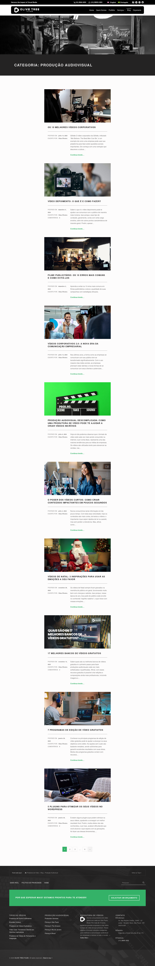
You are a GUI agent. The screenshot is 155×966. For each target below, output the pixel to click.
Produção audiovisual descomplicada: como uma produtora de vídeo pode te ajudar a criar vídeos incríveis (77, 423)
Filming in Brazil (50, 933)
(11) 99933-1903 (96, 2)
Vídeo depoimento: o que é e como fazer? (74, 201)
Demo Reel (14, 883)
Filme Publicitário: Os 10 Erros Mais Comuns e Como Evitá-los (76, 276)
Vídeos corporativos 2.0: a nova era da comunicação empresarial (73, 345)
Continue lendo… (77, 155)
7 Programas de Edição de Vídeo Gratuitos (75, 729)
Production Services (51, 918)
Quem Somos (101, 10)
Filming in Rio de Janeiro (53, 929)
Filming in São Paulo (52, 922)
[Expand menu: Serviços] (124, 10)
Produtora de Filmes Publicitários (20, 918)
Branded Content (15, 922)
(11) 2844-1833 (81, 2)
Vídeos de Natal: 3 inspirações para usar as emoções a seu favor (76, 578)
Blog (129, 10)
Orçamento (137, 10)
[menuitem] (111, 2)
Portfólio (112, 10)
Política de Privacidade (32, 883)
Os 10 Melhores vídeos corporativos (72, 127)
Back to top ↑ (48, 958)
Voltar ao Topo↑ (137, 873)
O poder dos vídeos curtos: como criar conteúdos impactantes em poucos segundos (77, 501)
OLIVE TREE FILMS (22, 958)
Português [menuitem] (124, 2)
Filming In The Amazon (52, 926)
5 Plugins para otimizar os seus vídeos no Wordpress (75, 808)
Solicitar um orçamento (124, 898)
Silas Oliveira (63, 138)
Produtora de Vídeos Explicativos (20, 926)
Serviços (120, 10)
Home (91, 10)
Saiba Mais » (84, 938)
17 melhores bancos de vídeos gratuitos (74, 653)
